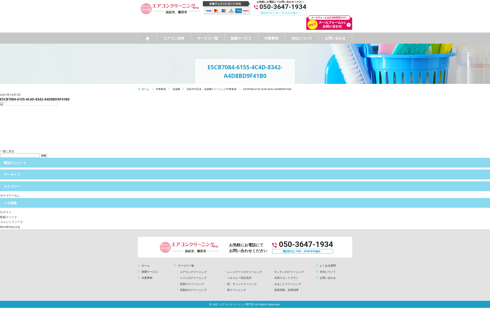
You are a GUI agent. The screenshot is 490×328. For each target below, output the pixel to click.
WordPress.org (10, 227)
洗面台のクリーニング (193, 290)
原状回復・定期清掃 (286, 290)
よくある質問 (328, 265)
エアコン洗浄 (174, 38)
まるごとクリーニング (287, 284)
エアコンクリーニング (193, 272)
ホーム (146, 265)
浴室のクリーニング (192, 284)
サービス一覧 (207, 38)
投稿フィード (8, 217)
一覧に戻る (7, 151)
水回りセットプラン (286, 278)
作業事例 (271, 38)
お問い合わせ (335, 38)
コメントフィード (11, 222)
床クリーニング (236, 290)
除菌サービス (241, 38)
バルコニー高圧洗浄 (239, 278)
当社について (301, 38)
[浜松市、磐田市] (188, 247)
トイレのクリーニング (193, 278)
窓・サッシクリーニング (242, 284)
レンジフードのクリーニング (244, 272)
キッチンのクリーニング (289, 272)
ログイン (5, 212)
